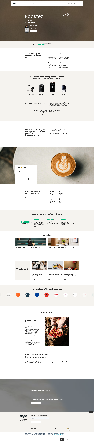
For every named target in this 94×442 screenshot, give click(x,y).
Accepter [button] (61, 439)
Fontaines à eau (32, 3)
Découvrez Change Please (31, 200)
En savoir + (34, 279)
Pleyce (44, 428)
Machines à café (25, 3)
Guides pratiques (46, 3)
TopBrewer (30, 94)
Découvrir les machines (46, 114)
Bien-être (34, 268)
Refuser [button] (67, 439)
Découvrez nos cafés (22, 179)
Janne (41, 94)
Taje (52, 94)
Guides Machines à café (59, 429)
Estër (63, 94)
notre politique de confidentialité (58, 434)
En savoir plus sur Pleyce (52, 367)
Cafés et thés (39, 3)
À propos (51, 3)
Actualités (57, 3)
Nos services (33, 428)
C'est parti (33, 31)
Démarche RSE (45, 431)
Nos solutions (53, 136)
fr (80, 3)
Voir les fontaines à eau (35, 403)
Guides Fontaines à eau (59, 431)
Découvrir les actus (22, 271)
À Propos (44, 429)
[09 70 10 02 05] (75, 3)
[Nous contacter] (78, 4)
